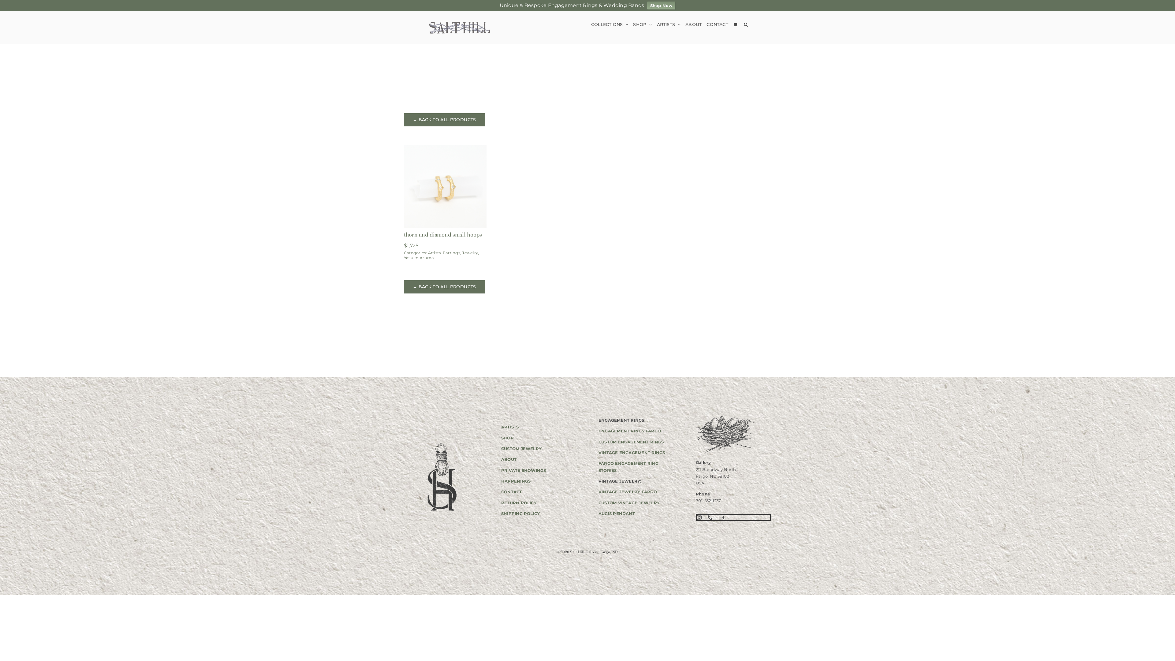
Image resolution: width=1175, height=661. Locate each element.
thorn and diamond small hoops (443, 234)
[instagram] (699, 517)
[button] (746, 24)
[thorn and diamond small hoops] (445, 149)
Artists (434, 252)
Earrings (451, 252)
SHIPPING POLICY (520, 513)
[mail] (721, 517)
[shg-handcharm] (441, 444)
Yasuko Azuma (419, 257)
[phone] (710, 517)
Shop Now (661, 5)
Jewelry (470, 252)
